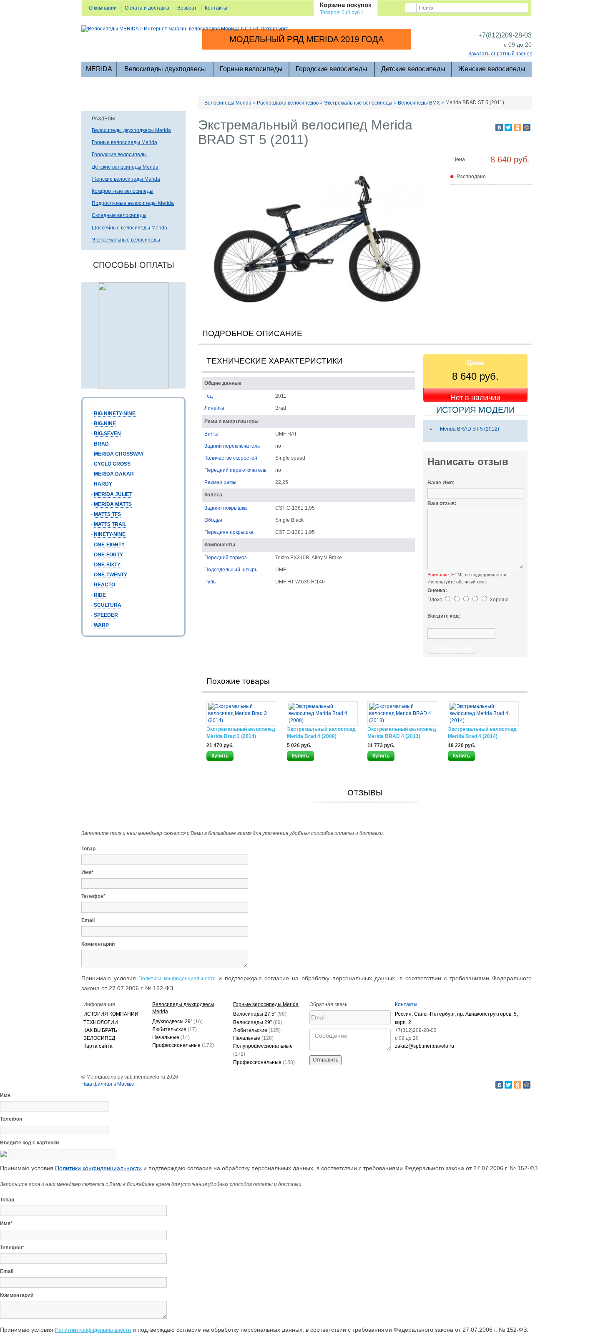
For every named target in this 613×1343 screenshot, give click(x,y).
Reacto (104, 585)
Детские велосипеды (413, 68)
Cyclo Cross (112, 464)
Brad (101, 444)
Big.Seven (107, 433)
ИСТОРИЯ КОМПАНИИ (110, 1014)
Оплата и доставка (147, 8)
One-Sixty (107, 565)
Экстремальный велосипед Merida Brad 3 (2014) (240, 732)
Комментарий (98, 944)
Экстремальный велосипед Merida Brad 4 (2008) (321, 732)
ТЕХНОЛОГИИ (100, 1022)
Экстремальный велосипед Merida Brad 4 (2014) (482, 732)
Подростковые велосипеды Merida (133, 203)
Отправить (325, 1060)
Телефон (11, 1119)
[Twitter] (508, 127)
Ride (100, 595)
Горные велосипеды (251, 68)
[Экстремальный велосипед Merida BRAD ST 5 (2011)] (319, 234)
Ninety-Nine (110, 534)
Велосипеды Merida (227, 103)
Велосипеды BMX (419, 103)
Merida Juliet (113, 494)
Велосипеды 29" (257, 1022)
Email (88, 920)
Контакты (216, 8)
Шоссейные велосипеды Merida (129, 228)
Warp (101, 625)
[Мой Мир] (526, 127)
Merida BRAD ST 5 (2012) (469, 429)
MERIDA (99, 68)
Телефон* (93, 896)
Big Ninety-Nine (115, 413)
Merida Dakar (114, 474)
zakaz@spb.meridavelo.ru (424, 1046)
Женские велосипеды (491, 68)
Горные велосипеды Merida (124, 142)
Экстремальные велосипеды (126, 240)
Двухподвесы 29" (177, 1021)
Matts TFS (107, 514)
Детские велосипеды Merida (125, 167)
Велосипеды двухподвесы (165, 68)
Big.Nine (105, 423)
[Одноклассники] (517, 127)
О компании (103, 8)
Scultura (107, 605)
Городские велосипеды (331, 68)
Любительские (174, 1029)
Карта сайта (98, 1046)
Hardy (103, 484)
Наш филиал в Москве (107, 1084)
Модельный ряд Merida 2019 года (306, 39)
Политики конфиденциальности (177, 979)
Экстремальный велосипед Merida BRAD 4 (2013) (401, 732)
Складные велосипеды (119, 215)
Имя (5, 1095)
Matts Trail (110, 524)
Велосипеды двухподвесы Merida (131, 130)
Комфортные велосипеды (122, 191)
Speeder (106, 615)
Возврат (187, 8)
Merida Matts (113, 504)
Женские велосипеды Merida (126, 179)
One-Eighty (109, 545)
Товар (88, 849)
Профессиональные (183, 1045)
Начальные (171, 1037)
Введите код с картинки (29, 1143)
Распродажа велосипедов (288, 103)
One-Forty (108, 555)
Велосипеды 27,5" (259, 1014)
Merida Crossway (119, 454)
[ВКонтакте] (499, 127)
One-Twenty (110, 575)
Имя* (87, 872)
